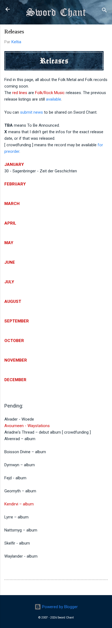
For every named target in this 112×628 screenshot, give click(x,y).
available (53, 99)
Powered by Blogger (59, 606)
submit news (31, 112)
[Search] (104, 11)
